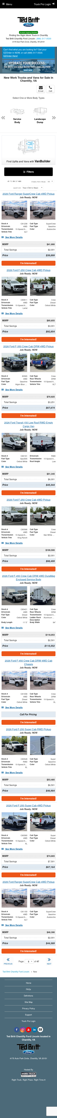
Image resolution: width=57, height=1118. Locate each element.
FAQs (28, 989)
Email (40, 90)
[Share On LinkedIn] (34, 1029)
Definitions (28, 995)
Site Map (29, 1002)
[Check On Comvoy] (40, 1029)
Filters (30, 171)
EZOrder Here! (10, 55)
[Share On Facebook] (16, 1029)
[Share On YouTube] (28, 1029)
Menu (9, 4)
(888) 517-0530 (43, 38)
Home (28, 982)
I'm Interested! (28, 263)
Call (50, 90)
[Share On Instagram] (22, 1029)
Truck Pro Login (28, 1021)
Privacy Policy (28, 1008)
